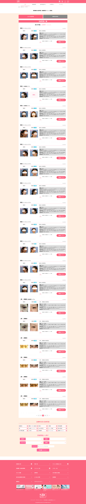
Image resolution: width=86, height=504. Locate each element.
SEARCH (65, 2)
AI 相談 (59, 2)
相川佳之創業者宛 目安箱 (20, 477)
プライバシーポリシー (39, 500)
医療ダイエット (61, 430)
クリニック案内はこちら (57, 464)
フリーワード (34, 446)
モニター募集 (18, 472)
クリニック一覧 (37, 468)
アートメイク (50, 430)
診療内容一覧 (18, 464)
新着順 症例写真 (55, 16)
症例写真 (36, 472)
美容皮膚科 (34, 4)
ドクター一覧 (55, 468)
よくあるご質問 (37, 477)
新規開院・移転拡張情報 (20, 468)
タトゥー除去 (50, 428)
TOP (25, 4)
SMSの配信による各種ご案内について (49, 500)
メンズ (60, 4)
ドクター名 (23, 442)
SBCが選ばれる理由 (56, 472)
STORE (62, 2)
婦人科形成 (60, 428)
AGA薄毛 (51, 4)
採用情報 (54, 477)
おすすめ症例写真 (31, 16)
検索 (43, 450)
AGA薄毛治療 (21, 430)
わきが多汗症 (41, 428)
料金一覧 (36, 464)
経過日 (46, 442)
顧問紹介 (17, 481)
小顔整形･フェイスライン (32, 428)
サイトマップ (33, 500)
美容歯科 (40, 430)
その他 (30, 430)
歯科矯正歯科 (42, 4)
